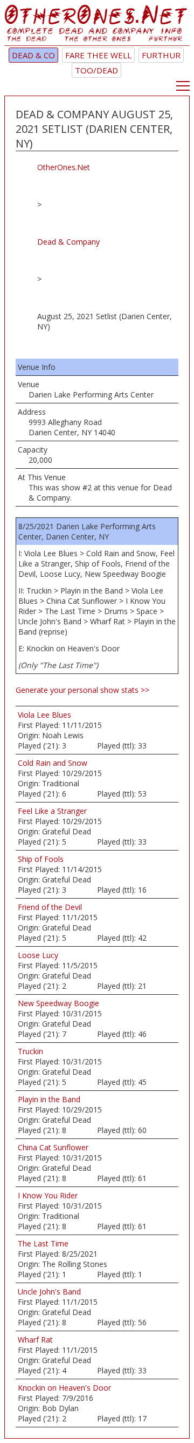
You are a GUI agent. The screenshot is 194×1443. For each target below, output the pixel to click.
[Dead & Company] (97, 25)
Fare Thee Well (98, 55)
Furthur (161, 55)
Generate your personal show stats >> (82, 690)
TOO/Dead (96, 70)
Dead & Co (33, 55)
